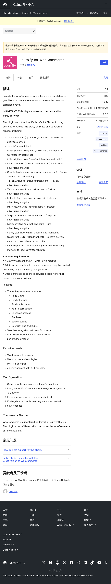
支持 (105, 77)
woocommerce (100, 151)
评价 (19, 77)
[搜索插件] (33, 31)
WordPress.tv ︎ (65, 525)
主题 (32, 514)
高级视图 (81, 159)
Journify (31, 64)
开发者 (60, 519)
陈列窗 (33, 509)
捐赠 (87, 519)
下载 (104, 62)
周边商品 (90, 525)
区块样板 (34, 525)
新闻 (5, 514)
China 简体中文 (18, 562)
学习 (59, 509)
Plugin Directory (10, 13)
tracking (103, 145)
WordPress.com (13, 534)
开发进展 (44, 77)
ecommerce (101, 139)
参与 (86, 509)
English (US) (102, 126)
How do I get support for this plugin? (22, 450)
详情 (8, 77)
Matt (7, 539)
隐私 (5, 525)
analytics (103, 133)
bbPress (9, 544)
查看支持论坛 (83, 205)
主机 (5, 519)
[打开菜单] (106, 4)
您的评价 (81, 182)
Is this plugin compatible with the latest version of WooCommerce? (20, 459)
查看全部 (103, 182)
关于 (5, 509)
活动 (86, 514)
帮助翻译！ (69, 21)
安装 (31, 77)
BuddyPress (11, 549)
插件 (32, 519)
